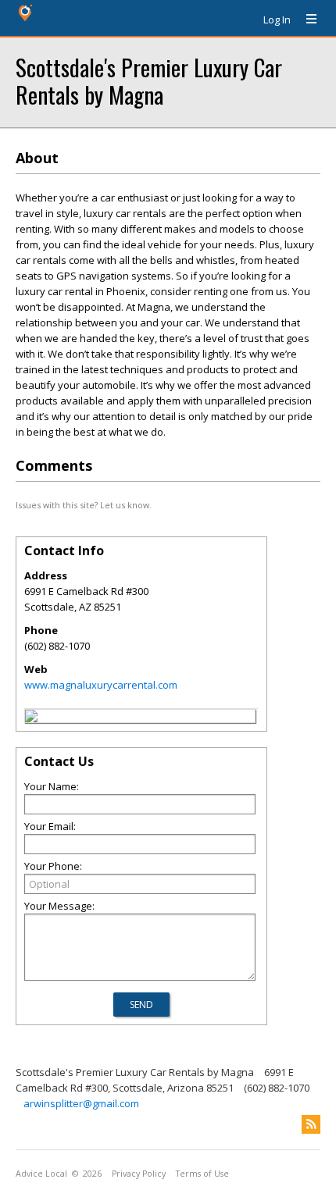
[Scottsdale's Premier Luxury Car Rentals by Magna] (31, 718)
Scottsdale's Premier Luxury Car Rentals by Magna (149, 80)
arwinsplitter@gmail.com (81, 1103)
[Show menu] (305, 19)
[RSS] (311, 1124)
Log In (277, 19)
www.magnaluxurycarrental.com (100, 685)
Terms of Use (202, 1173)
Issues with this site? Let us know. (84, 505)
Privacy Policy (139, 1173)
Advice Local (41, 1173)
